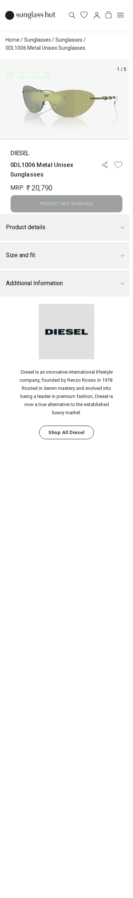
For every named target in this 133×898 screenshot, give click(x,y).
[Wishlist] (118, 164)
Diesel (19, 153)
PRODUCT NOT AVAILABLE (66, 203)
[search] (72, 15)
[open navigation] (120, 15)
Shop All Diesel (66, 432)
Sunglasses (37, 40)
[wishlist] (84, 15)
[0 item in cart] (108, 15)
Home (13, 40)
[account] (96, 15)
